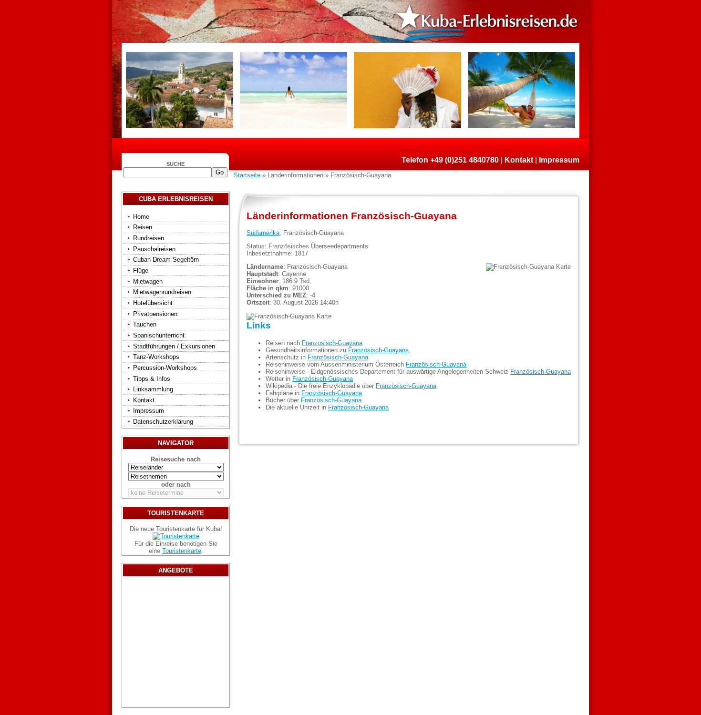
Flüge (140, 270)
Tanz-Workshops (156, 356)
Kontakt (519, 160)
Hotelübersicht (153, 302)
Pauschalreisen (154, 249)
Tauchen (144, 324)
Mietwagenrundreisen (162, 292)
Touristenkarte (181, 550)
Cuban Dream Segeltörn (166, 259)
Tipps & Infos (151, 378)
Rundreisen (148, 238)
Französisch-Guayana (332, 343)
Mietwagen (148, 281)
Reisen (142, 227)
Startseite (247, 175)
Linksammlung (153, 389)
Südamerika (263, 232)
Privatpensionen (155, 313)
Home (141, 216)
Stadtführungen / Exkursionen (174, 346)
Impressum (559, 160)
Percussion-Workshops (165, 367)
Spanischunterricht (159, 335)
